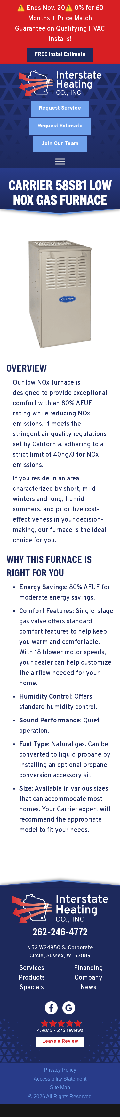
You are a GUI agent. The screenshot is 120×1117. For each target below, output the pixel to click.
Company (88, 978)
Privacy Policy (60, 1070)
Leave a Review (60, 1041)
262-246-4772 (60, 932)
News (88, 987)
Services (31, 968)
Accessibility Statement (60, 1079)
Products (32, 978)
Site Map (60, 1087)
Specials (32, 987)
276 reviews (70, 1031)
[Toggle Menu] (60, 162)
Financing (88, 968)
